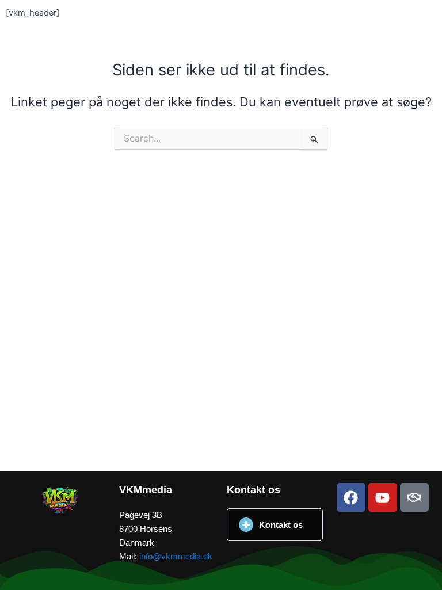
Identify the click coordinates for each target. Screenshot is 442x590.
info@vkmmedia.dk (175, 556)
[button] (274, 524)
